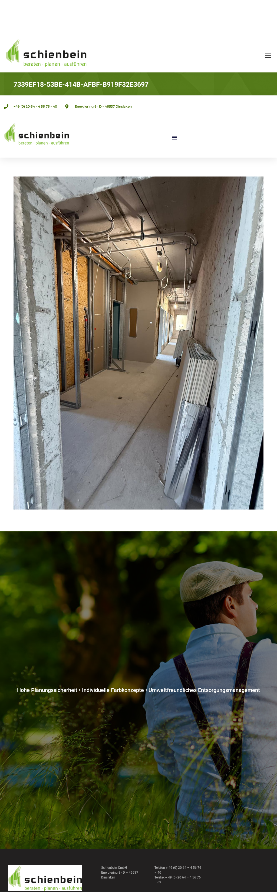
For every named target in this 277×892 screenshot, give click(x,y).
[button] (174, 137)
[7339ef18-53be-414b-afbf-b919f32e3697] (138, 343)
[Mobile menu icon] (268, 55)
